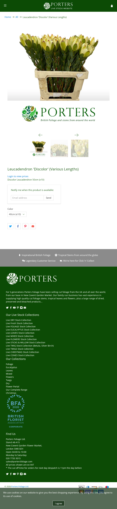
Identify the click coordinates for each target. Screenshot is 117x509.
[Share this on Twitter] (10, 226)
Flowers (10, 376)
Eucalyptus (11, 367)
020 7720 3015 (13, 458)
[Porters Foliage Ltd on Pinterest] (17, 308)
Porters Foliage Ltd (19, 486)
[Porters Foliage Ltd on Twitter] (7, 308)
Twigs (9, 380)
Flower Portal (12, 386)
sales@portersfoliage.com (19, 461)
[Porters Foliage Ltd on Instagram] (21, 308)
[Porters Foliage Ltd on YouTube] (14, 308)
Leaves (9, 370)
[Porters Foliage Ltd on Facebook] (10, 308)
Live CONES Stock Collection (20, 355)
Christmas (11, 392)
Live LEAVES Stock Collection (20, 332)
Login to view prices (17, 176)
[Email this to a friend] (33, 226)
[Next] (76, 135)
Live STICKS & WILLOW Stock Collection (25, 342)
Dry (7, 383)
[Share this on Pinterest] (25, 226)
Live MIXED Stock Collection (20, 336)
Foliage (9, 364)
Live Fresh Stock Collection (19, 323)
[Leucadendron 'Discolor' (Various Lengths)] (58, 76)
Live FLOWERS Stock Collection (21, 339)
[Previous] (40, 135)
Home (8, 17)
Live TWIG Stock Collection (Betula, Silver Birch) (30, 345)
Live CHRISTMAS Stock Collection (22, 352)
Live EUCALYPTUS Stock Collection (23, 329)
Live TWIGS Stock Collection (20, 348)
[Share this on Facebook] (18, 226)
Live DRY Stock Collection (18, 320)
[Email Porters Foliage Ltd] (24, 308)
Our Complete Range (16, 389)
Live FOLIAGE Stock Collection (21, 326)
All (17, 17)
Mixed (9, 373)
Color (10, 208)
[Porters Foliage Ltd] (58, 6)
